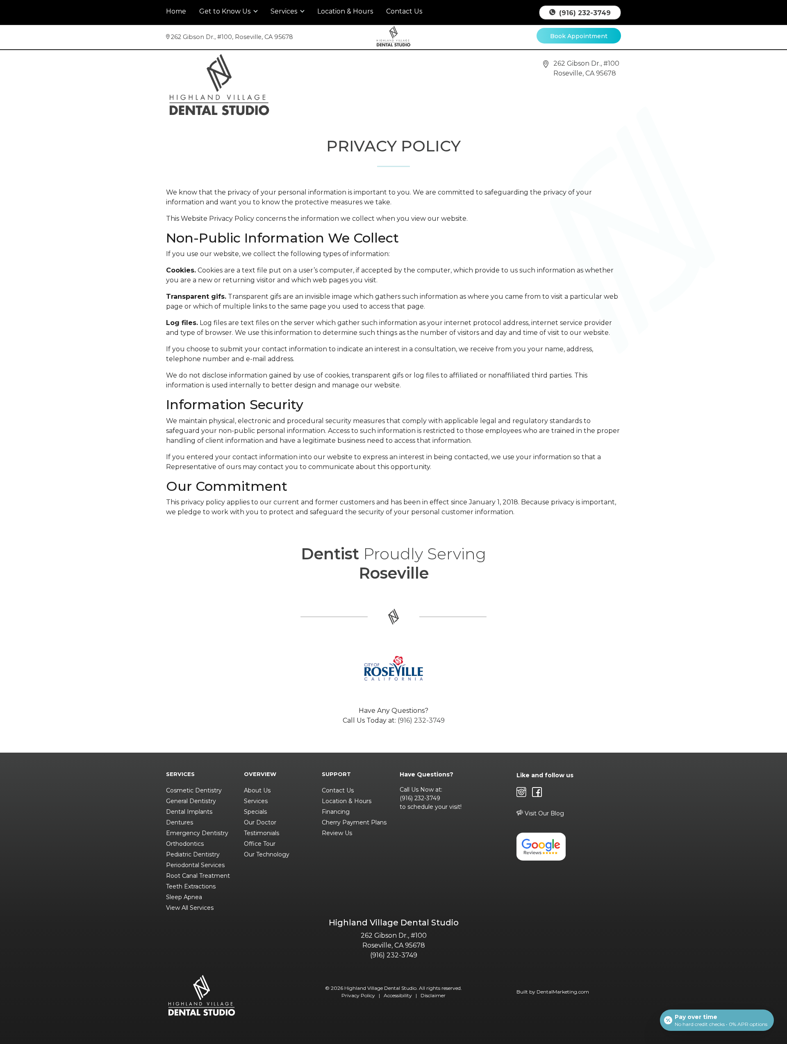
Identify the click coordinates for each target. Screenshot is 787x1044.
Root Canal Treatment (198, 875)
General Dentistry (191, 801)
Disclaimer (433, 995)
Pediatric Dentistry (193, 854)
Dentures (179, 822)
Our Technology (266, 854)
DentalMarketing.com (563, 992)
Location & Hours (345, 11)
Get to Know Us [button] (225, 11)
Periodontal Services (195, 865)
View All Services (190, 907)
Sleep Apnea (184, 897)
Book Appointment (578, 36)
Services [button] (285, 11)
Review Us (337, 833)
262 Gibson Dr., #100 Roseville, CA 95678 (232, 37)
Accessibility (398, 995)
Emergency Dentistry (197, 833)
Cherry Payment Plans (354, 822)
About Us (257, 790)
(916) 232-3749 (584, 13)
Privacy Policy (358, 995)
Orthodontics (185, 843)
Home (176, 11)
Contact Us (404, 11)
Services (256, 801)
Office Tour (259, 843)
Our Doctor (260, 822)
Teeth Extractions (191, 886)
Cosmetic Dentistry (194, 790)
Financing (336, 811)
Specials (255, 811)
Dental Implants (189, 811)
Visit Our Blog (543, 813)
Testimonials (261, 833)
